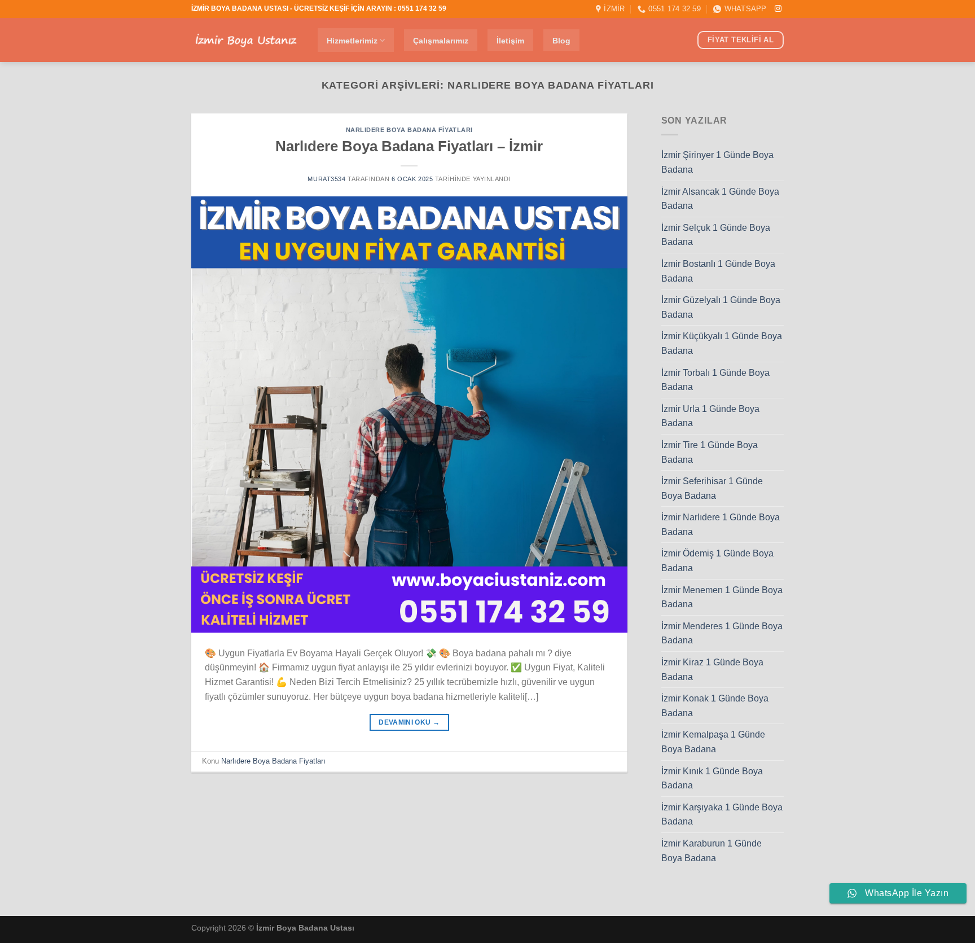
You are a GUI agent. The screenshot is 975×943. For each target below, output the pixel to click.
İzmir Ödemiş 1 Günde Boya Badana (717, 561)
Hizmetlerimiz (352, 40)
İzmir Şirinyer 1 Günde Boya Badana (717, 162)
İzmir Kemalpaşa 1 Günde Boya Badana (713, 742)
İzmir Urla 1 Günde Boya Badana (710, 416)
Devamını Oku (409, 722)
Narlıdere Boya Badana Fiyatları (409, 129)
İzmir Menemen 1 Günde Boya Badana (722, 597)
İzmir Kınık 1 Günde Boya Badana (712, 778)
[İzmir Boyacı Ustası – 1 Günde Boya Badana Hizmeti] (246, 40)
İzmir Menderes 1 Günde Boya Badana (722, 633)
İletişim (510, 40)
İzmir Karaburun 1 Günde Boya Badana (711, 851)
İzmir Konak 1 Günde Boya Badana (714, 706)
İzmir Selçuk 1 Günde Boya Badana (715, 235)
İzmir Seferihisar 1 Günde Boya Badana (712, 488)
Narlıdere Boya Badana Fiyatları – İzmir (409, 146)
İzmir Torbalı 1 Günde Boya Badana (715, 380)
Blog (561, 40)
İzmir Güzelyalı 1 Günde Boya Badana (720, 307)
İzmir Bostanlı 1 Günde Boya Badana (718, 271)
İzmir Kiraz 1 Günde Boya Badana (712, 669)
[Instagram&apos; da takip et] (778, 9)
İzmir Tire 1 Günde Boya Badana (709, 452)
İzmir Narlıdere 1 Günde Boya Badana (720, 524)
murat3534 (326, 179)
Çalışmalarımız (440, 40)
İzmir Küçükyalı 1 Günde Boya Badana (721, 343)
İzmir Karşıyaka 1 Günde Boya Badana (722, 814)
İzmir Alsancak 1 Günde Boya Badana (720, 199)
